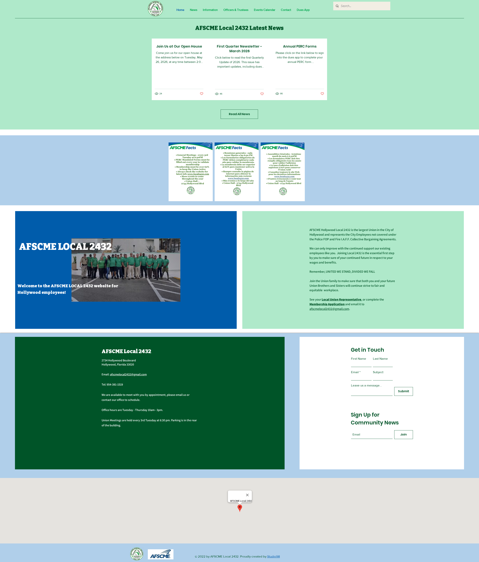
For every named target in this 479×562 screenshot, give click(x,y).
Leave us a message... (366, 385)
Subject (378, 372)
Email (355, 372)
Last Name (380, 358)
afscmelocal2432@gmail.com (329, 309)
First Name (358, 358)
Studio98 (273, 556)
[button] (210, 10)
